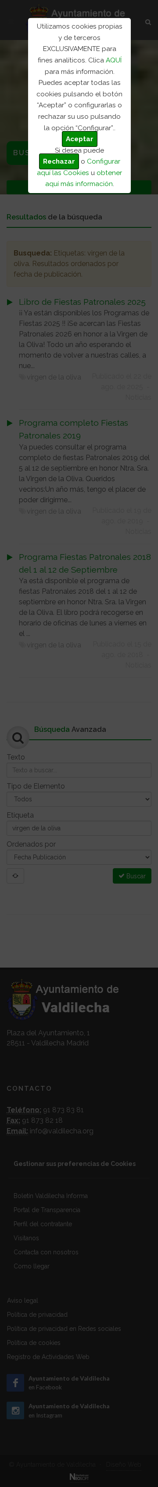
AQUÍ (114, 60)
